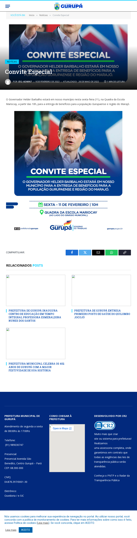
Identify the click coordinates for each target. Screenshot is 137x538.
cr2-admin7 (25, 81)
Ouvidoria (10, 495)
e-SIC (21, 495)
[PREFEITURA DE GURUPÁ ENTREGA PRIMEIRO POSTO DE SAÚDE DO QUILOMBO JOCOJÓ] (101, 290)
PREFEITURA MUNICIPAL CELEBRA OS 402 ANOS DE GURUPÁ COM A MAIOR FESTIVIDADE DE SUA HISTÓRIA (36, 367)
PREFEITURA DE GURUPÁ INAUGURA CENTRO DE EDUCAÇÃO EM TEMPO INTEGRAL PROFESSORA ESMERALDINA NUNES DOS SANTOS (35, 315)
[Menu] (7, 6)
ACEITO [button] (25, 529)
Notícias (12, 61)
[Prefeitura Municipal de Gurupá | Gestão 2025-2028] (68, 6)
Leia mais (43, 523)
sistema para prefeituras (117, 438)
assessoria (106, 448)
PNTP (110, 475)
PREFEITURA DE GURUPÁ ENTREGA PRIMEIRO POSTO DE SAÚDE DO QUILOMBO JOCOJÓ (102, 314)
